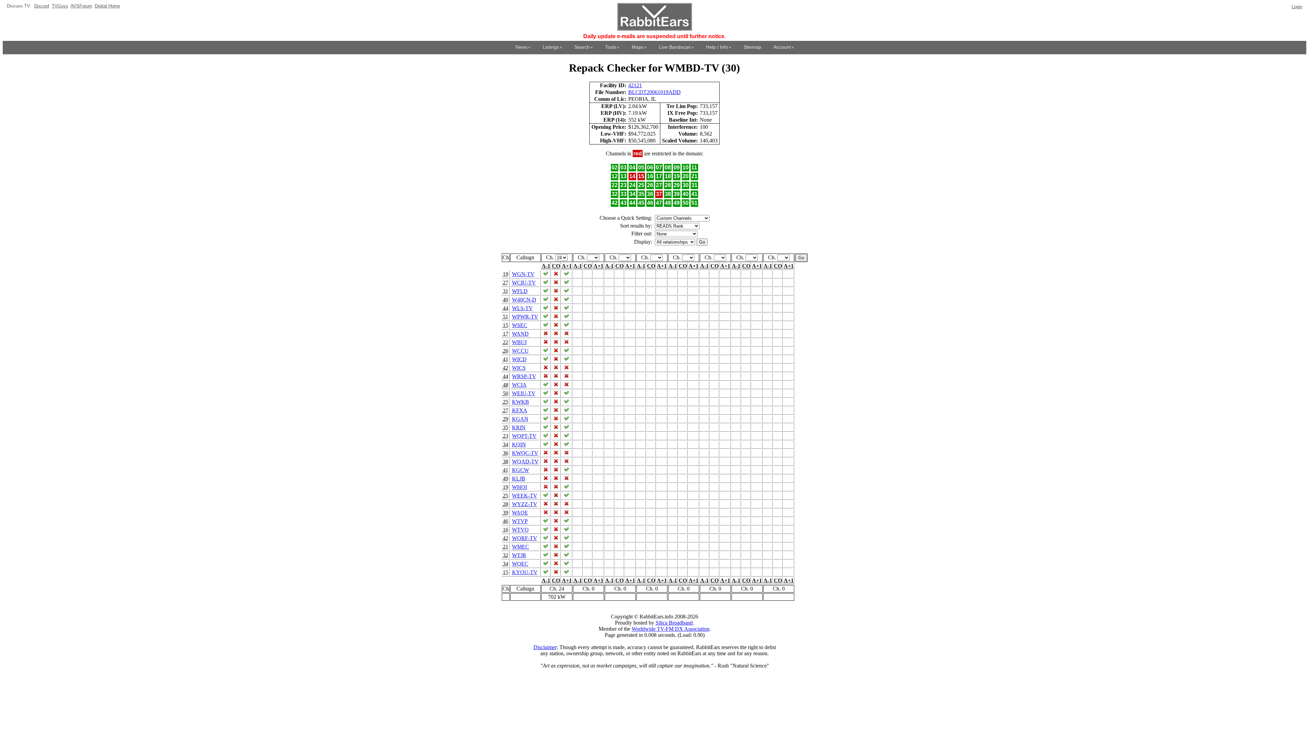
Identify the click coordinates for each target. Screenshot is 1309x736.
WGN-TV (523, 274)
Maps (638, 47)
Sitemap (752, 47)
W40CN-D (524, 300)
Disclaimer (545, 647)
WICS (519, 368)
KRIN (519, 427)
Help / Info (717, 47)
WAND (520, 334)
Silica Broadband (674, 623)
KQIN (519, 444)
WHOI (519, 487)
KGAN (520, 419)
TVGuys (60, 6)
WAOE (520, 513)
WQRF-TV (524, 538)
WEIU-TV (524, 393)
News (521, 47)
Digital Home (107, 6)
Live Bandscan (675, 47)
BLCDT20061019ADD (654, 92)
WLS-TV (522, 308)
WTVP (520, 521)
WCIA (519, 385)
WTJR (519, 555)
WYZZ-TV (524, 504)
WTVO (520, 530)
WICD (519, 359)
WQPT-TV (524, 436)
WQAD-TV (525, 461)
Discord (41, 6)
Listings (551, 47)
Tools (610, 47)
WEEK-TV (524, 496)
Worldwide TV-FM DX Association (670, 629)
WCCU (520, 351)
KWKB (520, 402)
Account (782, 47)
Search (582, 47)
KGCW (520, 470)
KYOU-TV (525, 572)
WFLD (520, 291)
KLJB (518, 478)
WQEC (520, 564)
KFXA (519, 410)
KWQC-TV (525, 453)
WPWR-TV (525, 317)
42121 (635, 85)
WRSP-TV (524, 376)
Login (1297, 6)
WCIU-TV (524, 283)
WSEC (519, 325)
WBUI (519, 342)
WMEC (520, 547)
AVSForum (81, 6)
